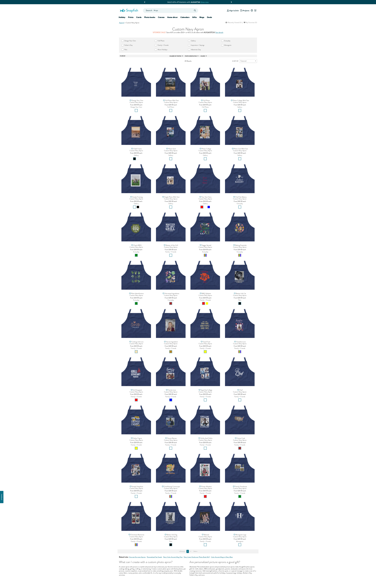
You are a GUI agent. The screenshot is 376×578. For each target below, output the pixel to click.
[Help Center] (252, 10)
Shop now (204, 2)
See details (219, 32)
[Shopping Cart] (255, 10)
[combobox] (170, 10)
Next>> (195, 551)
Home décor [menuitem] (172, 17)
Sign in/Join (234, 11)
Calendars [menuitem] (184, 17)
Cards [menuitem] (138, 17)
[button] (136, 81)
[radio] (136, 110)
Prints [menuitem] (130, 17)
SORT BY (235, 61)
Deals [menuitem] (209, 17)
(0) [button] (235, 22)
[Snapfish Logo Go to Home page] (129, 10)
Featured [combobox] (243, 61)
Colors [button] (202, 56)
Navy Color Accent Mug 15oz (173, 557)
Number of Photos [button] (175, 56)
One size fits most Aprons (137, 557)
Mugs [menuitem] (201, 17)
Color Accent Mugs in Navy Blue (222, 557)
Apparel (121, 22)
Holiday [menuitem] (122, 17)
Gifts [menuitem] (194, 17)
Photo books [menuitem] (149, 17)
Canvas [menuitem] (161, 17)
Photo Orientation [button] (191, 56)
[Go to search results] (195, 10)
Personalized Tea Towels (154, 557)
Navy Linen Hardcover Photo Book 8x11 (197, 557)
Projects (246, 11)
